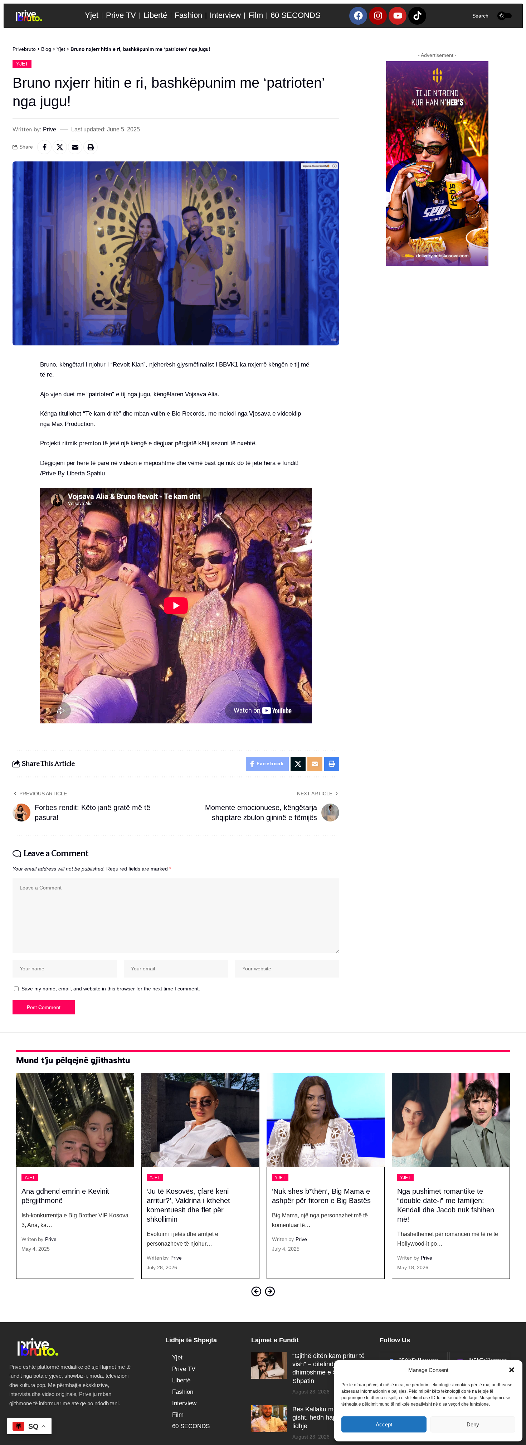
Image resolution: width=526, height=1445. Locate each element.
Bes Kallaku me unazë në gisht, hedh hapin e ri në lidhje (328, 1418)
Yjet (22, 64)
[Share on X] (60, 147)
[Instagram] (378, 16)
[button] (511, 1369)
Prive (49, 129)
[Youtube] (397, 16)
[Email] (75, 147)
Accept (384, 1424)
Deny (473, 1424)
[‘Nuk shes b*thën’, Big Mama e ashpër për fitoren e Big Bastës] (200, 1120)
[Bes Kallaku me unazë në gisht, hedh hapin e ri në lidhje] (269, 1418)
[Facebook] (358, 16)
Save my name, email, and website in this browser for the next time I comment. (110, 988)
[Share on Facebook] (44, 147)
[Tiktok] (417, 16)
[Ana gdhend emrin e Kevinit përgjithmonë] (451, 1120)
